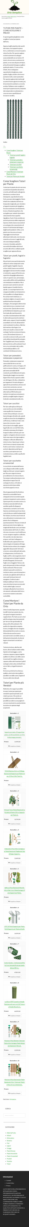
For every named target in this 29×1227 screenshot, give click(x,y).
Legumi (9, 1145)
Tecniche (9, 1161)
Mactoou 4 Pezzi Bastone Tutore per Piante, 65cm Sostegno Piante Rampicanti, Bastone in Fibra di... (14, 1043)
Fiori (8, 1143)
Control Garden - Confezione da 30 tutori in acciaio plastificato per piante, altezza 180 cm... (14, 965)
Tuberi (9, 1164)
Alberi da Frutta (11, 1133)
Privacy (8, 1185)
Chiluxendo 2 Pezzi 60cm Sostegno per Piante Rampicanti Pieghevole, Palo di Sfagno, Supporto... (14, 851)
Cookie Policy (10, 1183)
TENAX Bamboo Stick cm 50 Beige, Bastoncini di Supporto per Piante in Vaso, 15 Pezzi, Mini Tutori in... (14, 773)
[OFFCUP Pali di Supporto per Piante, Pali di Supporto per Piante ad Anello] (14, 912)
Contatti (8, 1180)
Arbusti (9, 1135)
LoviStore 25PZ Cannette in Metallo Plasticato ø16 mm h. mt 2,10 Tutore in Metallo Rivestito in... (14, 1004)
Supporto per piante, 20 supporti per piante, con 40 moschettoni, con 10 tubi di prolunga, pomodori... (14, 734)
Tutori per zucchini (15, 164)
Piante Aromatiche (12, 1153)
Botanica (9, 1140)
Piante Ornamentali (12, 1156)
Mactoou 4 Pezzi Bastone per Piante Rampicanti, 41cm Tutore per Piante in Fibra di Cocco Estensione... (14, 1082)
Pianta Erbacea (11, 1151)
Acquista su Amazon (15, 746)
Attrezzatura (13, 1099)
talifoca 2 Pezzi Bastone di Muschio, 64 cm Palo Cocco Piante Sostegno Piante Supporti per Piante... (14, 890)
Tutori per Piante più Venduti (15, 176)
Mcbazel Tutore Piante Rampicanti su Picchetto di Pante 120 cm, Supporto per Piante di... (14, 812)
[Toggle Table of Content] (4, 147)
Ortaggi (9, 1148)
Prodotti (9, 1158)
